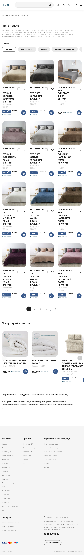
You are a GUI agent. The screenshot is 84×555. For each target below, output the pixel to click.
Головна (5, 15)
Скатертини (6, 475)
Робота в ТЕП (27, 452)
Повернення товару (51, 455)
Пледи (4, 487)
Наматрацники (7, 467)
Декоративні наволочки (10, 506)
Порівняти (9, 49)
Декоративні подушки (9, 483)
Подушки (5, 463)
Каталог (14, 15)
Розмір (44, 49)
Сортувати (25, 49)
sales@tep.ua (55, 529)
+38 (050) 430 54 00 (66, 521)
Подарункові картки (9, 530)
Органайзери (6, 498)
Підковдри (5, 502)
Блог (24, 463)
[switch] (18, 88)
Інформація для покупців (52, 448)
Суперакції (5, 494)
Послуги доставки (8, 526)
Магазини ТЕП (27, 455)
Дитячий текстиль (8, 448)
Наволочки (5, 459)
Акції (3, 510)
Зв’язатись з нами (50, 459)
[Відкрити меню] (81, 5)
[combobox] (34, 4)
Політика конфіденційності (53, 452)
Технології (26, 459)
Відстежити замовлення (10, 523)
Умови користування (59, 551)
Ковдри (4, 444)
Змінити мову (54, 542)
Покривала (5, 479)
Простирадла (6, 452)
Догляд (46, 467)
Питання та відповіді (51, 444)
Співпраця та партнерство (32, 448)
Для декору (6, 490)
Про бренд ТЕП (28, 444)
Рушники (5, 471)
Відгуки (46, 463)
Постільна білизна (8, 455)
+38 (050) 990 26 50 (71, 524)
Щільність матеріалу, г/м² (64, 49)
